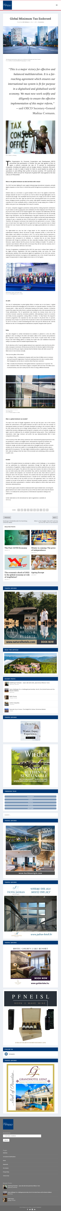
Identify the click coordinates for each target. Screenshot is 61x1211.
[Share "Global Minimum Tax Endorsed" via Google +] (25, 510)
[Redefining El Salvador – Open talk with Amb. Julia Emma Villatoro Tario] (7, 684)
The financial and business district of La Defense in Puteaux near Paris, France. (23, 59)
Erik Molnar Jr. (26, 22)
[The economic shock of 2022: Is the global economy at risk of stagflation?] (17, 562)
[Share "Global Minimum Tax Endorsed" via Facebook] (18, 510)
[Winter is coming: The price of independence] (43, 537)
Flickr (29, 60)
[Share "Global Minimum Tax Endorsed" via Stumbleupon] (40, 510)
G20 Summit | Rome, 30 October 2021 (14, 292)
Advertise (5, 1153)
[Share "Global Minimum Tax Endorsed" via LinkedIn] (34, 510)
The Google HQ (9, 411)
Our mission (5, 1168)
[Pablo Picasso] (7, 697)
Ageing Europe (37, 572)
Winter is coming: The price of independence (43, 549)
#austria (30, 802)
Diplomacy (11, 684)
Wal (10, 155)
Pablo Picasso (13, 696)
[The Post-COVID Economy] (17, 537)
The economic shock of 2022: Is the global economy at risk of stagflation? (17, 574)
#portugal (30, 808)
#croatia (30, 805)
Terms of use (6, 1175)
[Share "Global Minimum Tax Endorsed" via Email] (44, 510)
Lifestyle (11, 698)
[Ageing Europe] (43, 562)
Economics (41, 22)
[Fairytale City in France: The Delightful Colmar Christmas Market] (7, 710)
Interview (17, 684)
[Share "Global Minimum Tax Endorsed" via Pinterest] (31, 510)
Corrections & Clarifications (9, 1156)
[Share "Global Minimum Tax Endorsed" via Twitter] (21, 510)
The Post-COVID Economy (16, 548)
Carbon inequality (14, 703)
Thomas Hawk (12, 412)
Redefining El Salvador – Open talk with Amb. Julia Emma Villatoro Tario (29, 683)
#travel (31, 799)
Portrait (15, 698)
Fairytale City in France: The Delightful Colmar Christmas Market (27, 709)
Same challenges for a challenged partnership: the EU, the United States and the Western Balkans (32, 689)
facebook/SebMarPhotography (19, 60)
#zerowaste (30, 796)
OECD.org (8, 499)
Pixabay (14, 155)
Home (4, 1160)
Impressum (5, 1164)
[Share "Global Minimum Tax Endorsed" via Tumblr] (28, 510)
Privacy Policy (6, 1172)
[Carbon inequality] (7, 704)
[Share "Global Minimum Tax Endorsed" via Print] (47, 510)
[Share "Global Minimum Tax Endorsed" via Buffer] (37, 510)
